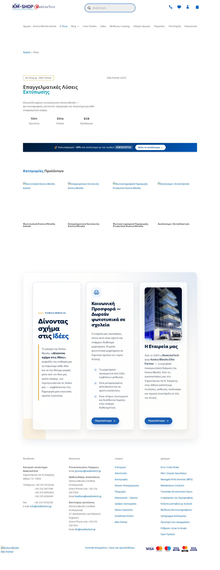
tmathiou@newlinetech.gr (88, 496)
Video (103, 26)
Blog (73, 26)
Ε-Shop (64, 26)
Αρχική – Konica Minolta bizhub (39, 26)
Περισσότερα (103, 420)
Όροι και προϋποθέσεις (122, 547)
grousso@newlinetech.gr (88, 471)
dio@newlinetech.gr (85, 529)
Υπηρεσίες (159, 26)
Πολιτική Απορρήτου (96, 547)
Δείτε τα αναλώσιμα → (150, 147)
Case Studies (90, 26)
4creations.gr (42, 550)
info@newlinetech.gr (41, 506)
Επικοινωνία (191, 26)
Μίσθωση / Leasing (120, 26)
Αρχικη (26, 52)
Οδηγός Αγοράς (141, 26)
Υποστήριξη (174, 26)
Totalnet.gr (65, 550)
